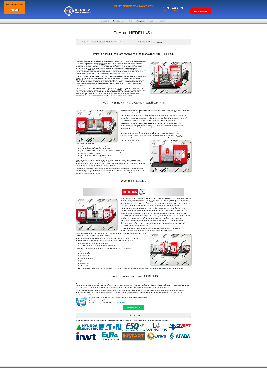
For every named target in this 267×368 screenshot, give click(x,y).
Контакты (163, 21)
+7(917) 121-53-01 (173, 7)
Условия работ (119, 21)
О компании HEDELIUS (145, 41)
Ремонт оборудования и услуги (142, 21)
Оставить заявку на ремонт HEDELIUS (150, 43)
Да (12, 10)
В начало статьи (135, 315)
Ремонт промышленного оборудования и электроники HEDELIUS (101, 41)
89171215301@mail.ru (173, 10)
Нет (16, 10)
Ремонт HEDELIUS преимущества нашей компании (97, 43)
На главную (105, 21)
